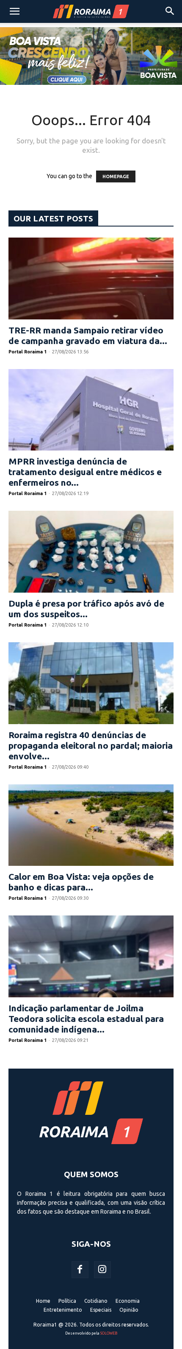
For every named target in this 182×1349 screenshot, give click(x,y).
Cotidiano (96, 1301)
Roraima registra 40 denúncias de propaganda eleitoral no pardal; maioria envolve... (90, 745)
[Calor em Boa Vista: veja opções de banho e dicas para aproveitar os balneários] (91, 825)
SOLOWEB (108, 1333)
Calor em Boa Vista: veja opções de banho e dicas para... (81, 881)
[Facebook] (80, 1269)
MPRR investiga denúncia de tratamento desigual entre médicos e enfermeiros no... (85, 471)
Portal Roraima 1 (27, 351)
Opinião (128, 1310)
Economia (128, 1301)
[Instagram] (102, 1269)
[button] (14, 11)
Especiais (100, 1310)
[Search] (170, 11)
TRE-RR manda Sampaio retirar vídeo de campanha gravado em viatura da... (87, 335)
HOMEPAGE (115, 176)
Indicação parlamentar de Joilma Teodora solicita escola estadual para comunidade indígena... (86, 1018)
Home (43, 1301)
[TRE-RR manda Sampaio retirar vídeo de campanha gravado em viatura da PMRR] (91, 278)
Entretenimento (63, 1310)
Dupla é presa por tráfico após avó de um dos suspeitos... (86, 608)
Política (67, 1301)
